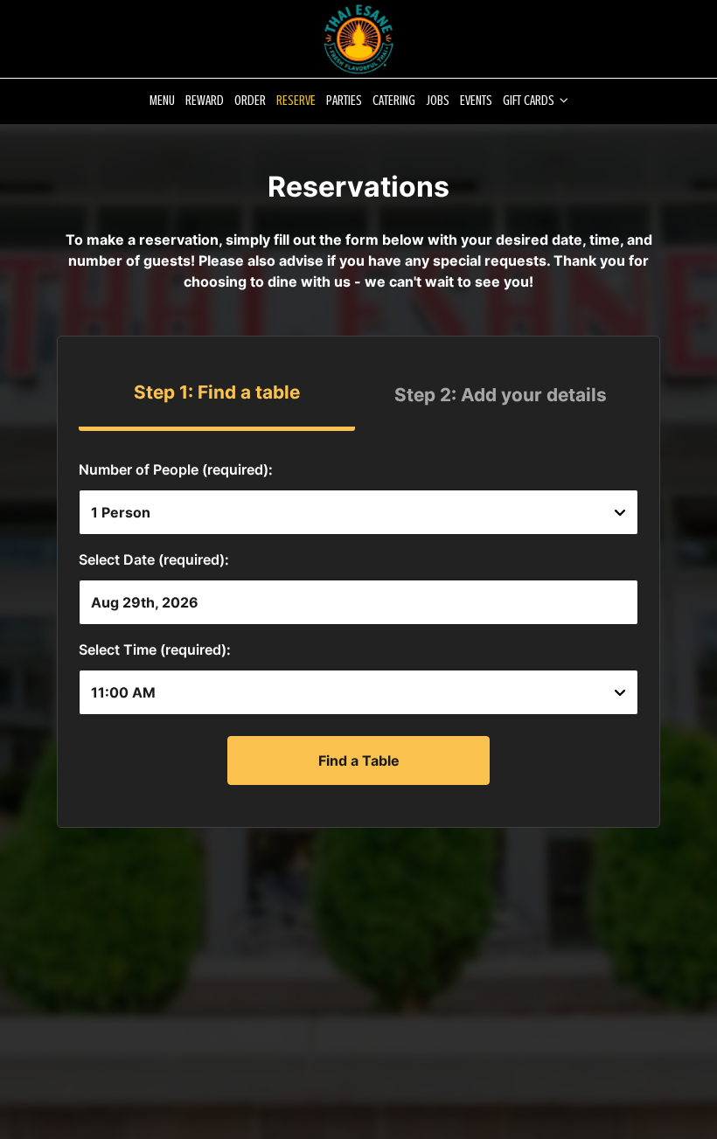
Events (476, 100)
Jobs (437, 100)
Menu (162, 100)
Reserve (296, 100)
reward (204, 100)
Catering (393, 100)
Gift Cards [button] (530, 100)
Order (250, 100)
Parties (344, 100)
